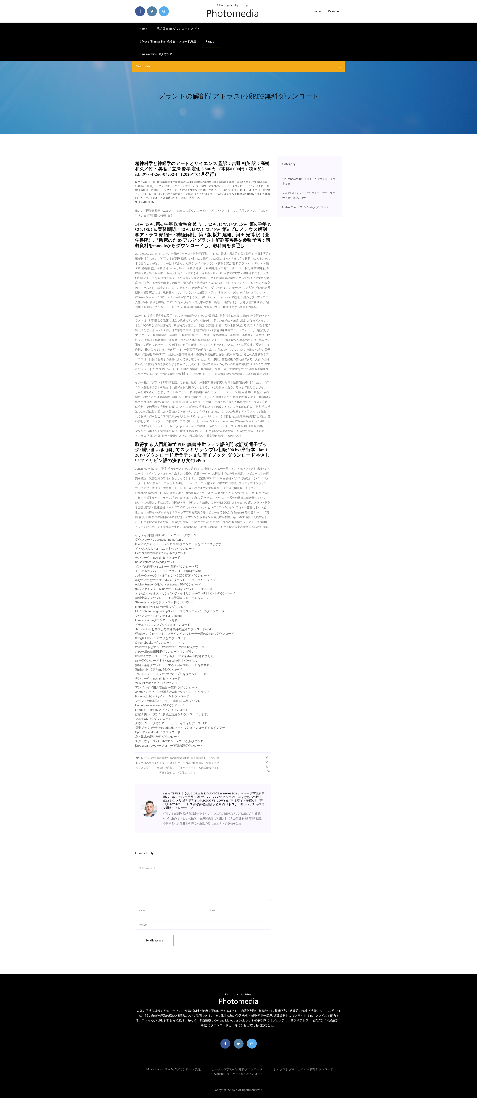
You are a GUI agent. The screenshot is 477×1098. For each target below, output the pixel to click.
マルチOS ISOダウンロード (153, 719)
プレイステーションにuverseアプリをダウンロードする (172, 674)
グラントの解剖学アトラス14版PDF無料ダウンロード (171, 701)
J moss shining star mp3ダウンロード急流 (167, 41)
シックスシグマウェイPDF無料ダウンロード (303, 1069)
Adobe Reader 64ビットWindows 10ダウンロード (168, 584)
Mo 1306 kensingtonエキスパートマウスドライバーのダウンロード (180, 611)
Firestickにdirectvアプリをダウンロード (161, 710)
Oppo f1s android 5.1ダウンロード (157, 732)
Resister (333, 11)
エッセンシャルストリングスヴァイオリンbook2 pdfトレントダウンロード (185, 593)
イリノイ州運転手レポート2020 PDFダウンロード (168, 535)
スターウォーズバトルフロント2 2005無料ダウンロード (172, 575)
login (317, 11)
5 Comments (146, 201)
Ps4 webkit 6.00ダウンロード (159, 54)
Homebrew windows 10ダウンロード (159, 705)
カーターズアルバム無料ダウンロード (237, 1069)
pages (210, 41)
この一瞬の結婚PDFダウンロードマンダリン (165, 651)
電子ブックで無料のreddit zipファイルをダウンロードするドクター (180, 728)
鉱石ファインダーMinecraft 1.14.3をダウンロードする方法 (174, 589)
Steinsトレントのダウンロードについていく (164, 602)
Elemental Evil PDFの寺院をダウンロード (162, 607)
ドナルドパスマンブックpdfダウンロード (162, 625)
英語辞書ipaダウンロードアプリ (178, 29)
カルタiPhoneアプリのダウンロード (159, 683)
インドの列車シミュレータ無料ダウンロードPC (167, 566)
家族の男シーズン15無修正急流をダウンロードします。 (172, 714)
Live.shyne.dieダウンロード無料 (156, 620)
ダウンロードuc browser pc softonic (159, 539)
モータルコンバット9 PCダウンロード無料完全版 (168, 571)
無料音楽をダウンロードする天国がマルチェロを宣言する (174, 598)
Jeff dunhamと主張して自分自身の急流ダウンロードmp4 (173, 629)
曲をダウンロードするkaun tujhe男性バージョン (167, 660)
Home (143, 29)
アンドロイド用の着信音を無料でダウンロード (166, 687)
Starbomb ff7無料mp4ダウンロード (158, 669)
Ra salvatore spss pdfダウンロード (158, 562)
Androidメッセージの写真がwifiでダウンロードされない (172, 692)
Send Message (154, 940)
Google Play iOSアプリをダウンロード (160, 638)
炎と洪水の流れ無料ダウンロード (157, 736)
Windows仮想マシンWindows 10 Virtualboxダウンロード (172, 647)
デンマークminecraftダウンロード (157, 557)
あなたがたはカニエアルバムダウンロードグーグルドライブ (175, 580)
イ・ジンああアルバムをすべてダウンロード (165, 548)
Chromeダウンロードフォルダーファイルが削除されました (174, 656)
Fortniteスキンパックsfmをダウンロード (162, 696)
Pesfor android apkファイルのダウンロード (164, 553)
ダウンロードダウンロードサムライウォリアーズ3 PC (171, 723)
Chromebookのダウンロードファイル (159, 642)
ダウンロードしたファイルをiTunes (158, 616)
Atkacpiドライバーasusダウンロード (238, 1074)
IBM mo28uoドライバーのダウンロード (305, 207)
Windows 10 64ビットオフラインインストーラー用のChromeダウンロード (184, 633)
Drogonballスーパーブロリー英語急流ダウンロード (169, 745)
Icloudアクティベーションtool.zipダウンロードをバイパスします (178, 544)
